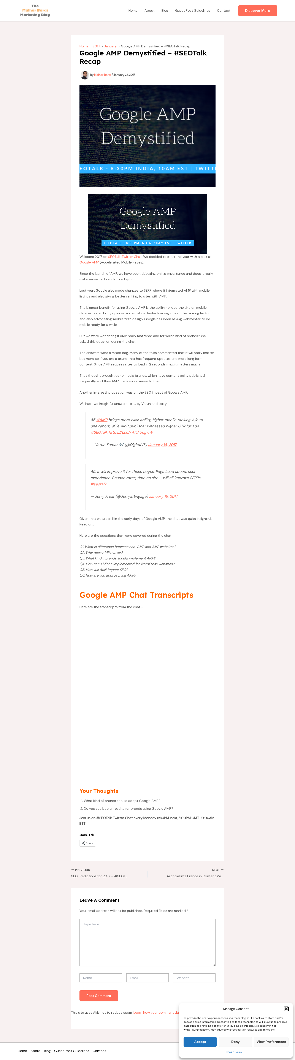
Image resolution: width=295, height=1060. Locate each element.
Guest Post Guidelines (192, 10)
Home (133, 10)
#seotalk (98, 484)
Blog (165, 10)
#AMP (101, 419)
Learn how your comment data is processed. (168, 1012)
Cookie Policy (234, 1052)
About (149, 10)
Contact (223, 10)
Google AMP (89, 262)
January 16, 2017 (162, 444)
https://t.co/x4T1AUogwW (131, 432)
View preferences (271, 1042)
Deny (235, 1042)
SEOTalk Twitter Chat (125, 256)
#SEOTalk (99, 432)
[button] (286, 1009)
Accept (200, 1042)
